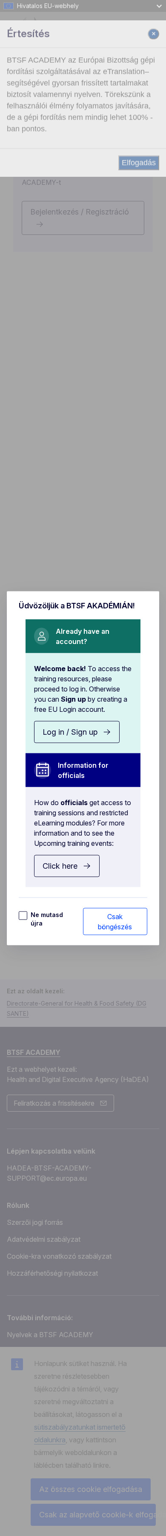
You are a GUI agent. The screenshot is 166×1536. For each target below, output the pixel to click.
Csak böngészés (115, 921)
